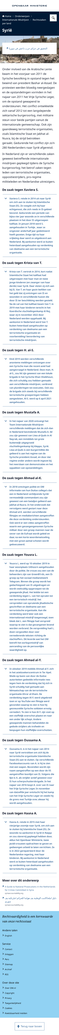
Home (8, 16)
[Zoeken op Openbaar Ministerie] (53, 17)
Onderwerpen (22, 16)
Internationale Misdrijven (15, 19)
